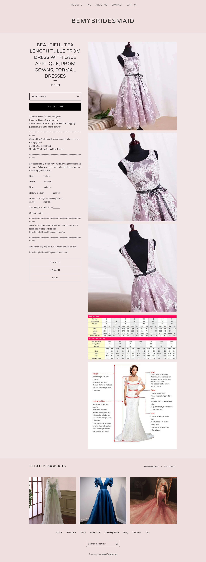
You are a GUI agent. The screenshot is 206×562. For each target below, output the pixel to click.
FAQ (89, 5)
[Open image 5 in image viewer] (132, 405)
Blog (125, 532)
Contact (117, 5)
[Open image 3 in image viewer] (132, 268)
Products (76, 5)
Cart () (131, 5)
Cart (148, 532)
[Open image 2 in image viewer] (132, 177)
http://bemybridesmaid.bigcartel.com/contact (48, 252)
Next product (170, 466)
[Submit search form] (117, 543)
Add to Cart (55, 106)
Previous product (151, 466)
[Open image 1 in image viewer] (132, 86)
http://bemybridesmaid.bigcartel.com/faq (47, 232)
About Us (101, 5)
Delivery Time (112, 532)
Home (59, 532)
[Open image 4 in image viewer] (132, 337)
